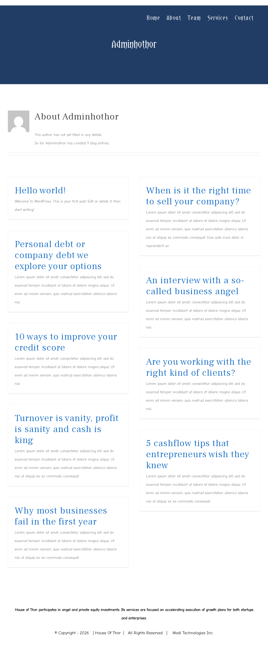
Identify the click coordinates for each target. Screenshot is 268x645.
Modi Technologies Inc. (192, 633)
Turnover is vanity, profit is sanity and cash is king (67, 429)
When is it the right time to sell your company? (198, 195)
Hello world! (40, 190)
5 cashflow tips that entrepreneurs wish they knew (197, 454)
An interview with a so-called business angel (195, 285)
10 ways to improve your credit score (66, 342)
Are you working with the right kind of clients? (198, 367)
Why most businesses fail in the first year (61, 516)
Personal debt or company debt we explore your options (58, 255)
